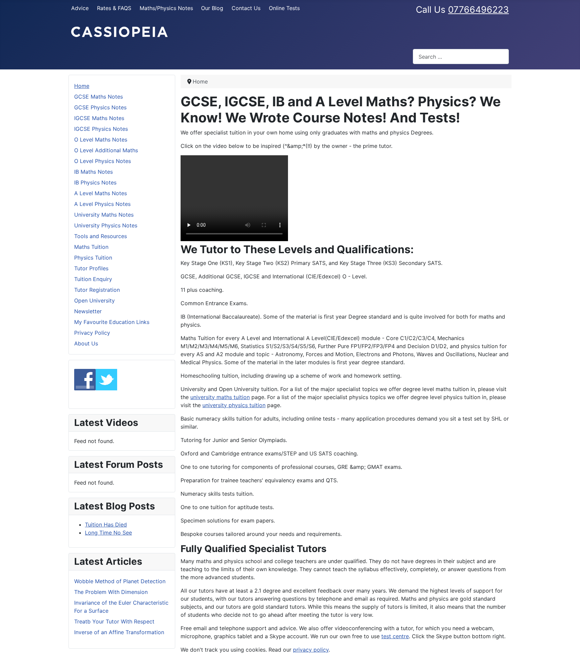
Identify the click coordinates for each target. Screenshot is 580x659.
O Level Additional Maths (106, 150)
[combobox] (461, 56)
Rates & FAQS (114, 8)
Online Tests (284, 8)
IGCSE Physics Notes (101, 128)
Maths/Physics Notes (166, 8)
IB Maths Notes (93, 171)
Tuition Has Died (106, 524)
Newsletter (88, 311)
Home (81, 86)
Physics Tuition (93, 257)
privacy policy (311, 649)
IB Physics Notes (95, 182)
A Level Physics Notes (102, 204)
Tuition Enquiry (93, 279)
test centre (395, 636)
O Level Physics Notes (102, 161)
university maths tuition (220, 397)
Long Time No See (108, 532)
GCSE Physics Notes (100, 107)
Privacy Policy (92, 332)
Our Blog (212, 8)
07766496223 (478, 9)
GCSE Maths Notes (98, 96)
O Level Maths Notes (100, 139)
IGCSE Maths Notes (99, 118)
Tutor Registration (97, 289)
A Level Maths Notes (100, 193)
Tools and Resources (100, 236)
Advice (80, 8)
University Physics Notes (105, 225)
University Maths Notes (104, 214)
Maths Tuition (91, 246)
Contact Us (246, 8)
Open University (94, 300)
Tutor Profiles (91, 268)
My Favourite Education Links (111, 322)
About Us (86, 343)
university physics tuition (233, 405)
